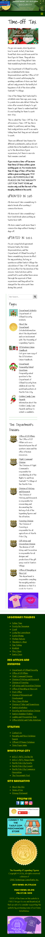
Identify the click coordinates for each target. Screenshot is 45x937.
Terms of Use (17, 790)
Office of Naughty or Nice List (24, 689)
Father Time (17, 623)
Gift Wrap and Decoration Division (26, 685)
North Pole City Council (22, 766)
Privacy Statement (20, 793)
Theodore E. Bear (19, 642)
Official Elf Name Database (23, 742)
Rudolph (15, 648)
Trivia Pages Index (19, 745)
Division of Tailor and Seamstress (25, 704)
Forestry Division (26, 521)
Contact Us (17, 732)
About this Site (18, 787)
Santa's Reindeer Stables (22, 713)
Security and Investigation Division (26, 710)
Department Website (27, 310)
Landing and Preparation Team (24, 717)
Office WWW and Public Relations (26, 720)
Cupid (14, 629)
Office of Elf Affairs (27, 436)
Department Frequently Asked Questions (26, 367)
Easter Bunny (18, 635)
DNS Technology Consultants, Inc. (24, 879)
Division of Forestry (20, 682)
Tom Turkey (17, 645)
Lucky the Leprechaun (21, 632)
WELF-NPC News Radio (23, 760)
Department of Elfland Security (25, 670)
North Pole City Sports (22, 763)
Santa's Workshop (19, 707)
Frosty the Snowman (20, 626)
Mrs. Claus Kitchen (20, 701)
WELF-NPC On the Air (22, 756)
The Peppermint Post (21, 775)
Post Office (17, 692)
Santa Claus (17, 654)
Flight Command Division (22, 676)
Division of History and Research (25, 679)
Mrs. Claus (16, 651)
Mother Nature (18, 639)
